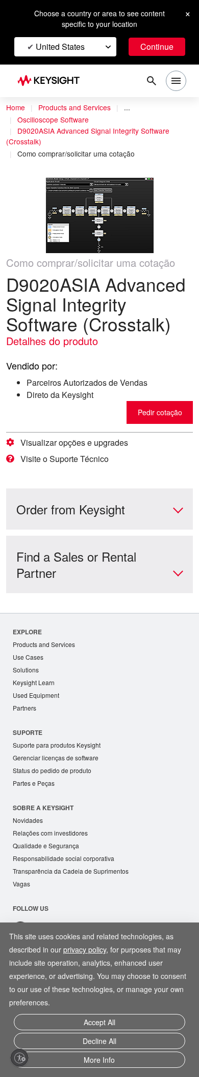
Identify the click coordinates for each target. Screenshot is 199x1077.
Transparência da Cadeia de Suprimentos (74, 898)
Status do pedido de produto (56, 794)
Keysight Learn (35, 704)
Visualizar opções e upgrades (77, 462)
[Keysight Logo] (51, 81)
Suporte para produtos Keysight (60, 768)
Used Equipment (37, 717)
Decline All (99, 1043)
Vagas (22, 911)
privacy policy (90, 953)
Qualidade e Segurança (47, 872)
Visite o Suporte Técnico (68, 479)
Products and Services (77, 108)
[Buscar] (151, 81)
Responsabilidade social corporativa (67, 885)
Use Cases (29, 678)
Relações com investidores (53, 859)
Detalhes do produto (56, 361)
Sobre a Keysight (43, 832)
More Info (99, 1060)
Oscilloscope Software (56, 120)
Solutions (27, 691)
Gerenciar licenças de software (58, 781)
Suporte (27, 755)
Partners (25, 730)
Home (16, 108)
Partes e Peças (35, 808)
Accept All (99, 1026)
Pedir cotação (158, 432)
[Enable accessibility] (19, 1058)
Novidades (29, 845)
